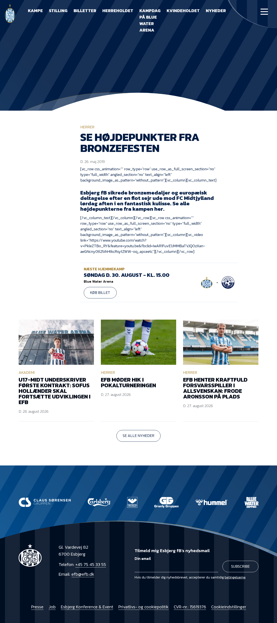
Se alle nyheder (138, 435)
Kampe (35, 10)
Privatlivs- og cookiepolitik (143, 607)
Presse (37, 607)
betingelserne (235, 577)
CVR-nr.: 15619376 (190, 607)
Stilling (58, 10)
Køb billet (100, 292)
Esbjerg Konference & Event (87, 607)
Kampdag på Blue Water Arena (150, 20)
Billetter (85, 10)
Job (52, 607)
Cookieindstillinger (228, 607)
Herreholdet (117, 10)
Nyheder (216, 10)
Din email (143, 558)
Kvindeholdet (183, 10)
